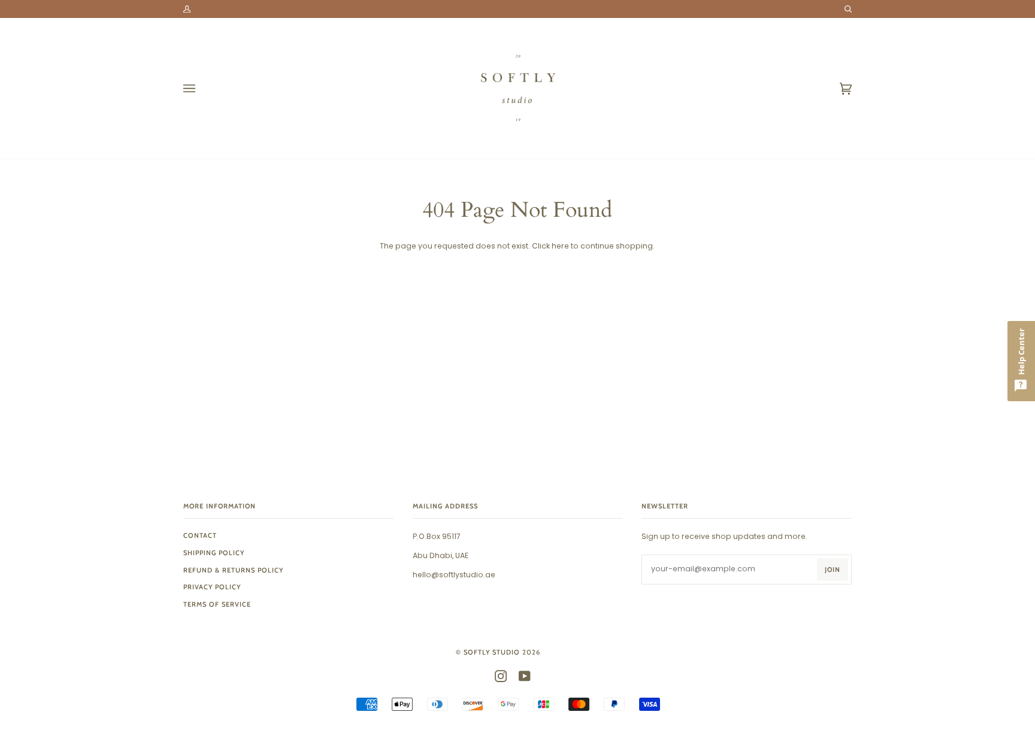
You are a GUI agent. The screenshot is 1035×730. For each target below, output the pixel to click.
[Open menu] (201, 88)
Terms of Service (217, 604)
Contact (200, 535)
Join (832, 569)
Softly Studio (492, 652)
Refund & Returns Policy (233, 570)
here (560, 246)
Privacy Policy (212, 587)
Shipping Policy (213, 553)
